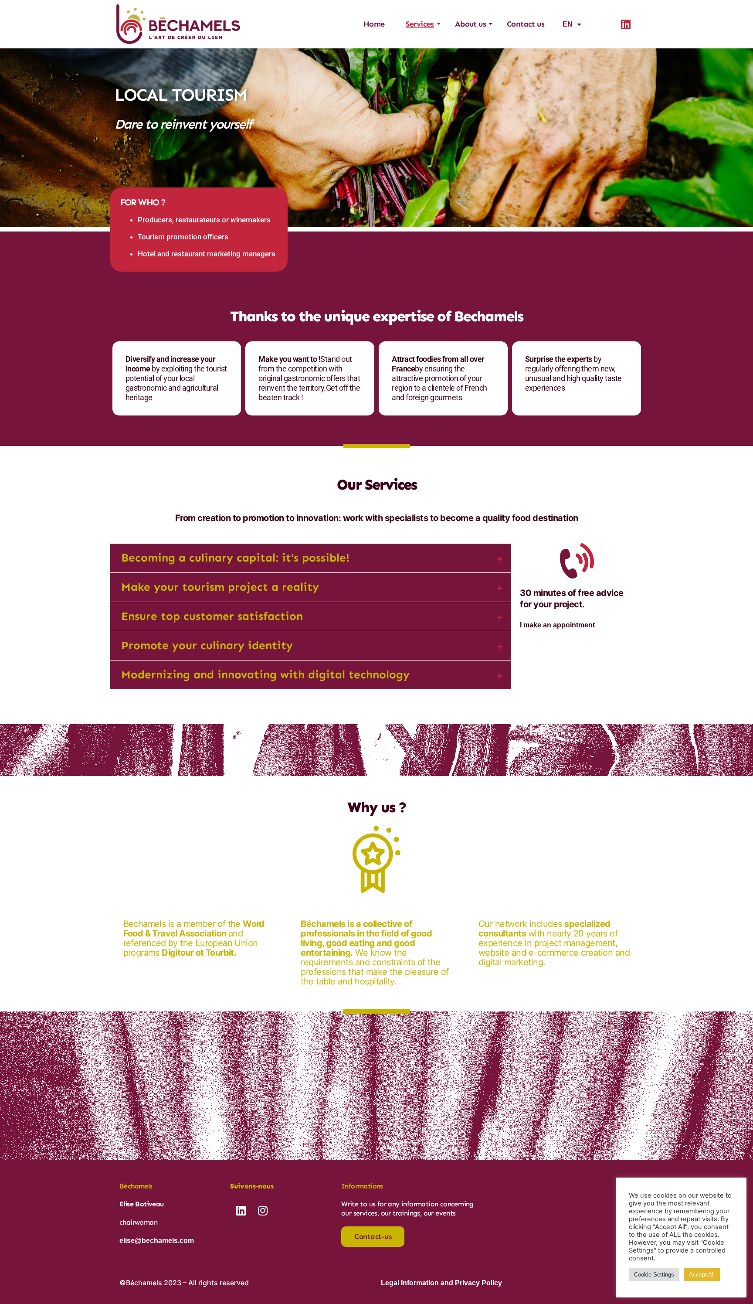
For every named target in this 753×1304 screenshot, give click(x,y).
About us (470, 24)
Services (420, 24)
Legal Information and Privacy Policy (441, 1283)
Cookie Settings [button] (654, 1274)
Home (374, 24)
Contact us (525, 24)
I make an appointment (557, 625)
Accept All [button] (702, 1274)
